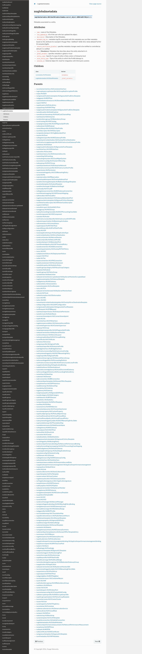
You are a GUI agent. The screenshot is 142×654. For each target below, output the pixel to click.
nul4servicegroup (7, 223)
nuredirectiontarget (8, 443)
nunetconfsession (7, 285)
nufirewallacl (6, 79)
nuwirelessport (6, 638)
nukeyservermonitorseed (9, 208)
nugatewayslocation (8, 105)
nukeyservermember (8, 200)
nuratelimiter (6, 440)
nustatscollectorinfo (8, 495)
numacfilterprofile (7, 248)
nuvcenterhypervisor (8, 543)
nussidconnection (7, 483)
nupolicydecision (7, 391)
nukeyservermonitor (8, 202)
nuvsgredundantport (8, 623)
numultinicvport (7, 274)
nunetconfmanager (8, 280)
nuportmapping (6, 414)
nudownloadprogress (8, 22)
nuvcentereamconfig (8, 540)
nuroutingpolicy (7, 454)
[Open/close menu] (1, 111)
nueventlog (5, 76)
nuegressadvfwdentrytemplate (11, 48)
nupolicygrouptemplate (9, 403)
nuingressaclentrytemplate (10, 171)
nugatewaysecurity (7, 102)
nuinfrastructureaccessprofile (11, 157)
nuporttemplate (6, 417)
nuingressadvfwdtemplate (9, 180)
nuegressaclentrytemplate (9, 42)
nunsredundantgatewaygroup (11, 340)
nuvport (4, 598)
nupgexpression (6, 386)
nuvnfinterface (6, 583)
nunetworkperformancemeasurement (13, 297)
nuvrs (4, 603)
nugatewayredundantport (9, 96)
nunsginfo (5, 320)
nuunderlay (5, 517)
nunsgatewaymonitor (8, 306)
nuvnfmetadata (6, 589)
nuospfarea (5, 343)
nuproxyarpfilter (7, 420)
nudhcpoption (6, 5)
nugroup (4, 122)
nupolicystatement (7, 409)
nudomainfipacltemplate (9, 13)
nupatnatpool (6, 377)
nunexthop (5, 300)
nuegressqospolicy (7, 56)
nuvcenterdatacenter (8, 537)
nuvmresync (5, 569)
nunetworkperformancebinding (11, 294)
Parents (5, 119)
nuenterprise (6, 59)
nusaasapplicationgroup (9, 457)
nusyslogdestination (8, 503)
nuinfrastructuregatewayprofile (11, 165)
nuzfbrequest (6, 643)
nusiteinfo (5, 474)
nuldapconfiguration (8, 228)
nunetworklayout (7, 288)
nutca (4, 509)
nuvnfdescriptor (7, 578)
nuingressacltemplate (8, 174)
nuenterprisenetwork (8, 62)
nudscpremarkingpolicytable (10, 33)
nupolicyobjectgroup (8, 406)
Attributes (6, 114)
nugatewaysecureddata (9, 99)
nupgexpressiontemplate (9, 389)
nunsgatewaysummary (9, 311)
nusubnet (5, 497)
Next (97, 641)
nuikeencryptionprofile (9, 137)
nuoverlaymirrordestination (10, 360)
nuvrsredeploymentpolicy (9, 612)
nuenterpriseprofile (7, 68)
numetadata (5, 254)
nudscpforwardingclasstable (10, 28)
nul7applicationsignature (9, 225)
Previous (40, 641)
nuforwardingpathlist (8, 88)
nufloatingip (5, 85)
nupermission (6, 383)
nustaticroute (6, 486)
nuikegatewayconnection (9, 145)
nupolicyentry (6, 394)
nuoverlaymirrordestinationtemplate (13, 363)
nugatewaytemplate (8, 108)
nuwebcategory (6, 632)
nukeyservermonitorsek (9, 211)
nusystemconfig (7, 506)
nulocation (5, 240)
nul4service (5, 220)
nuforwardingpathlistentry (10, 91)
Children (5, 117)
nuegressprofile (6, 53)
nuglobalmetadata (7, 111)
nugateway (5, 94)
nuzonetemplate (7, 649)
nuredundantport (7, 452)
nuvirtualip (5, 555)
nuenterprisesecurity (8, 73)
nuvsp (4, 626)
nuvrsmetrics (6, 609)
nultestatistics (6, 245)
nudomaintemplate (7, 19)
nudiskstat (5, 8)
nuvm (4, 563)
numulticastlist (6, 268)
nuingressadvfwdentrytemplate (11, 177)
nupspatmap (6, 426)
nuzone (4, 646)
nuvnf (4, 572)
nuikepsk (4, 151)
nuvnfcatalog (6, 575)
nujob (4, 197)
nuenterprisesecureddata (9, 71)
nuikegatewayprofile (8, 148)
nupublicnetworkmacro (9, 431)
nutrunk (4, 515)
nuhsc (4, 131)
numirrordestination (8, 257)
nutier (4, 512)
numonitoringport (7, 260)
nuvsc (4, 615)
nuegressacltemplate (8, 45)
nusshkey (5, 480)
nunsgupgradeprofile (8, 328)
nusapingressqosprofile (9, 466)
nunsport (5, 331)
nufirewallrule (6, 82)
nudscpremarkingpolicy (9, 31)
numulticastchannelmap (9, 265)
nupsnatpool (6, 423)
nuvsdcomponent (7, 621)
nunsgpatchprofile (7, 323)
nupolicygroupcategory (9, 400)
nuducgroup (5, 36)
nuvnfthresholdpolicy (8, 592)
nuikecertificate (6, 134)
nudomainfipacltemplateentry (11, 16)
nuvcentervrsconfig (8, 546)
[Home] (34, 4)
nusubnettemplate (7, 500)
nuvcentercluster (7, 535)
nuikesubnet (5, 154)
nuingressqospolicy (7, 185)
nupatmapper (6, 374)
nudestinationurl (7, 2)
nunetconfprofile (7, 283)
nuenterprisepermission (9, 65)
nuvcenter (5, 532)
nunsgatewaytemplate (8, 314)
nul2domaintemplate (8, 217)
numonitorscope (7, 263)
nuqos (4, 434)
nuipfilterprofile (6, 188)
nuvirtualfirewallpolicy (8, 549)
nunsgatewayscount (8, 308)
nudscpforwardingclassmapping (11, 25)
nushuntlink (5, 472)
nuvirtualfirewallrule (8, 552)
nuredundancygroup (8, 449)
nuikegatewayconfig (8, 142)
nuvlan (4, 558)
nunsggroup (5, 317)
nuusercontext (6, 529)
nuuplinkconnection (8, 520)
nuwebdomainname (8, 635)
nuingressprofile (7, 182)
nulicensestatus (6, 234)
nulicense (5, 231)
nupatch (4, 369)
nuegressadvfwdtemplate (9, 51)
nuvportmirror (6, 600)
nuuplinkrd (5, 523)
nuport (4, 411)
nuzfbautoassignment (8, 641)
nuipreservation (6, 191)
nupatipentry (6, 371)
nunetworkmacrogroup (9, 291)
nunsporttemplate (7, 337)
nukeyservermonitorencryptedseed (12, 205)
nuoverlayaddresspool (8, 351)
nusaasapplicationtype (8, 460)
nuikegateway (6, 140)
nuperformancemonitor (9, 380)
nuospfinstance (6, 346)
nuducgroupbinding (8, 39)
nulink (4, 237)
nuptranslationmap (8, 429)
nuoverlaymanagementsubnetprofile (13, 357)
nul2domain (5, 214)
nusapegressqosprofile (8, 463)
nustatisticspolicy (7, 492)
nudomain (5, 10)
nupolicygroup (6, 397)
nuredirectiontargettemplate (10, 446)
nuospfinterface (7, 348)
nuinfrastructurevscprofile (10, 168)
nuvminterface (6, 566)
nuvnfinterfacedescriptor (9, 586)
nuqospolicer (6, 437)
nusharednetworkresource (10, 469)
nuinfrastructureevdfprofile (10, 162)
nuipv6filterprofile (7, 194)
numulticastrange (7, 271)
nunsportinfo (6, 334)
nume (4, 251)
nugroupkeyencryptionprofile (11, 125)
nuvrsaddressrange (7, 606)
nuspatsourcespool (7, 477)
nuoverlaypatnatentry (8, 366)
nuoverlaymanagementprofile (11, 354)
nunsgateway (6, 303)
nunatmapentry (6, 277)
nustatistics (5, 489)
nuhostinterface (7, 128)
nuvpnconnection (7, 595)
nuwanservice (6, 629)
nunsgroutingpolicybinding (10, 326)
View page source (95, 4)
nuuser (4, 526)
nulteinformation (7, 243)
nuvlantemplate (6, 560)
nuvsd (4, 618)
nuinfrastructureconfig (9, 160)
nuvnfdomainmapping (8, 580)
